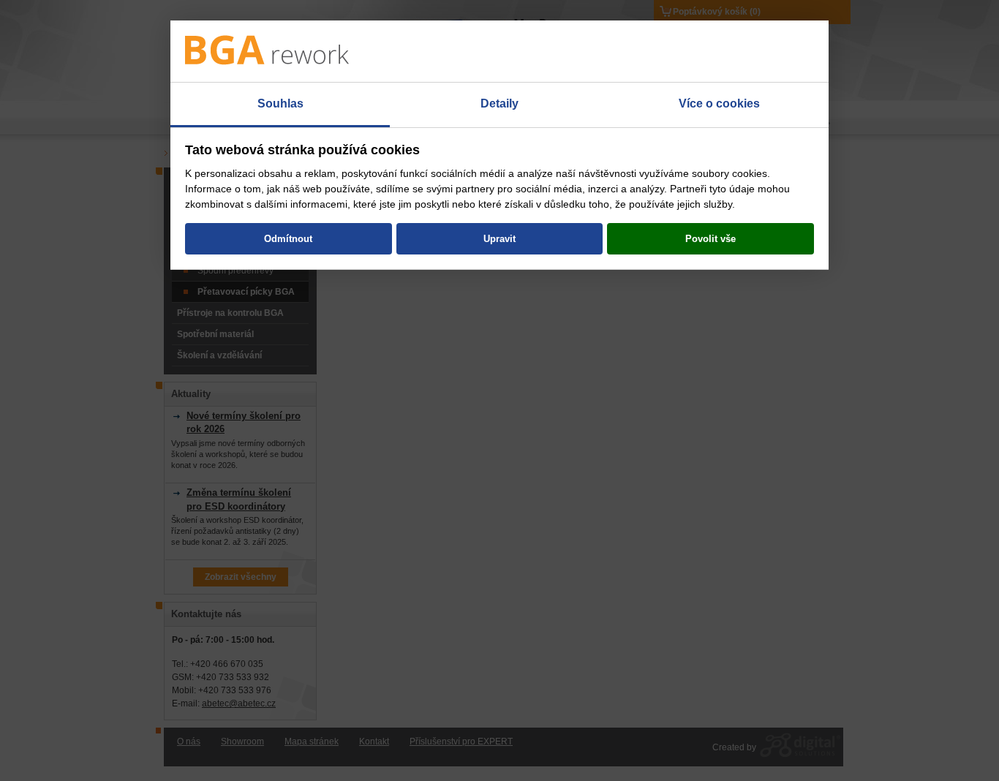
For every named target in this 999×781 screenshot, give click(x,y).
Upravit (499, 238)
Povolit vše (710, 238)
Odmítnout (288, 238)
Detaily (499, 103)
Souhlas (280, 103)
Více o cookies (719, 103)
